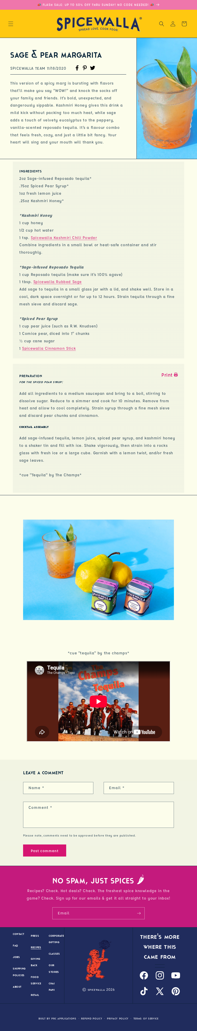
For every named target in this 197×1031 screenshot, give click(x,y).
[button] (10, 23)
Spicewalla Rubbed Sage (57, 281)
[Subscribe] (138, 913)
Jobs (16, 957)
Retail (35, 995)
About (17, 987)
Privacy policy (118, 1018)
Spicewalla (96, 990)
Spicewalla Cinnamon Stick (49, 348)
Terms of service (146, 1018)
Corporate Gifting (56, 939)
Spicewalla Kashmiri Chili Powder (64, 237)
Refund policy (91, 1018)
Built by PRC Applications (57, 1018)
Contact (18, 934)
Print (167, 375)
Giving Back (35, 962)
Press (35, 936)
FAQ (15, 945)
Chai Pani (52, 987)
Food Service (36, 980)
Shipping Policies (19, 972)
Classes (54, 954)
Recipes (36, 947)
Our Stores (54, 968)
